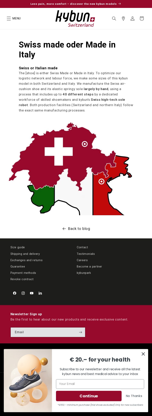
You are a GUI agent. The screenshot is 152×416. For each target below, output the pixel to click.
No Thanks (134, 396)
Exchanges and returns (26, 260)
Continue (89, 396)
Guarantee (17, 266)
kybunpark (84, 273)
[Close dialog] (143, 353)
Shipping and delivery (25, 254)
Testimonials (86, 254)
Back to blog (79, 228)
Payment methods (23, 273)
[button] (8, 18)
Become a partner (89, 266)
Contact (82, 247)
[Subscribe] (80, 332)
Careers (82, 260)
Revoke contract (22, 279)
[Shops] (123, 18)
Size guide (17, 247)
